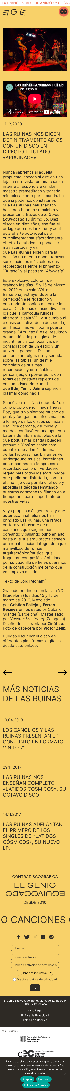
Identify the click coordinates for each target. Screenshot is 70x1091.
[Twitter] (27, 939)
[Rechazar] (65, 1074)
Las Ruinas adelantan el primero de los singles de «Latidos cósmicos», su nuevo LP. (33, 836)
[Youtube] (43, 939)
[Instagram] (35, 939)
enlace (30, 645)
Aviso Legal (35, 1010)
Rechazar (44, 1079)
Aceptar (27, 1079)
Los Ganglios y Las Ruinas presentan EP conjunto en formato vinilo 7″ (33, 739)
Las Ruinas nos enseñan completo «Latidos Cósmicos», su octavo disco (34, 786)
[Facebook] (19, 939)
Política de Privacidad (35, 1015)
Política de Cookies (35, 1020)
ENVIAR (35, 987)
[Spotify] (51, 939)
